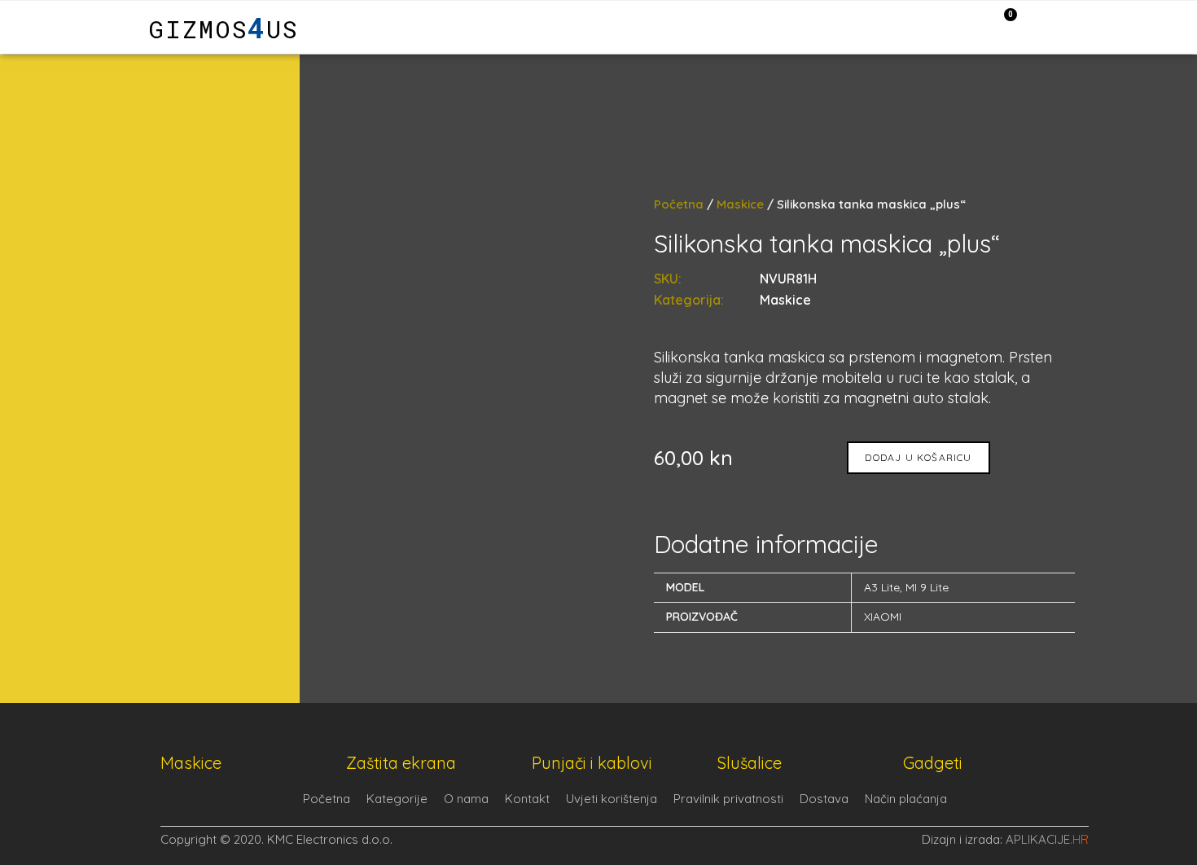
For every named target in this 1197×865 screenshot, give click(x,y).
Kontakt (527, 798)
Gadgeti (932, 763)
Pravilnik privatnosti (728, 798)
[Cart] (1002, 26)
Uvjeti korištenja (611, 798)
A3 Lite (882, 587)
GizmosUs (223, 29)
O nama (466, 798)
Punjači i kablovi (592, 763)
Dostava (824, 798)
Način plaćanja (906, 798)
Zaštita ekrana (401, 763)
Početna (679, 204)
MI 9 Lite (927, 587)
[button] (83, 27)
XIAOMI (882, 616)
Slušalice (749, 763)
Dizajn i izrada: (1005, 839)
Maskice (740, 204)
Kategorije (397, 798)
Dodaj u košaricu (918, 457)
